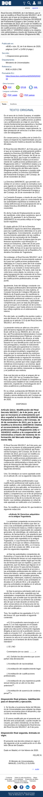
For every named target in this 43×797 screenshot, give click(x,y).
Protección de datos (31, 779)
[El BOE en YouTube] (34, 788)
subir (37, 769)
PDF (10, 87)
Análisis (13, 104)
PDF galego (29, 95)
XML (36, 87)
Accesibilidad (18, 779)
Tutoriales (33, 781)
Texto (4, 104)
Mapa (35, 777)
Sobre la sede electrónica (23, 777)
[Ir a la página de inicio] (6, 4)
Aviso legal (8, 779)
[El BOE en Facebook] (21, 788)
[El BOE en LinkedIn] (28, 788)
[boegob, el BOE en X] (15, 788)
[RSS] (9, 788)
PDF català (12, 95)
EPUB (23, 87)
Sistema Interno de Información (17, 781)
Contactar (9, 777)
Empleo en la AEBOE (21, 782)
